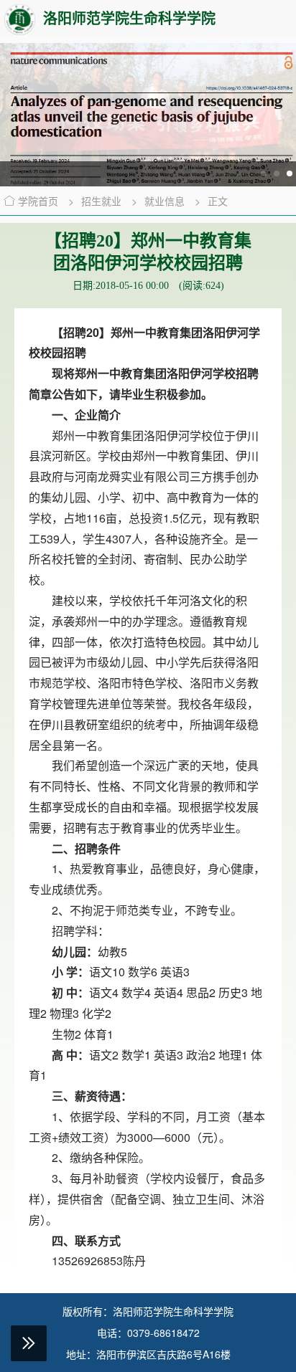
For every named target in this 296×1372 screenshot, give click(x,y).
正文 (218, 201)
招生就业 (102, 201)
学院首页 (38, 201)
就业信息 (166, 201)
